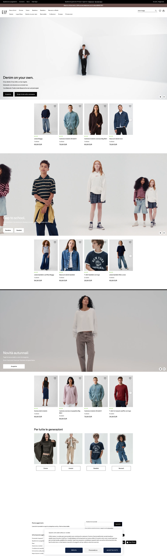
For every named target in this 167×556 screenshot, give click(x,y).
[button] (130, 120)
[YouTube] (123, 535)
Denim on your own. (31, 14)
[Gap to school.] (83, 194)
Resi (33, 543)
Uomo (27, 10)
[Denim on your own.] (83, 58)
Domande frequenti (37, 538)
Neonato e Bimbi (53, 10)
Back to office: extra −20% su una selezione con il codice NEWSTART (83, 5)
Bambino (43, 10)
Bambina (34, 10)
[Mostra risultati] (156, 10)
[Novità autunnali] (83, 330)
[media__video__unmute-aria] (164, 96)
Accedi (155, 1)
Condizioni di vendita (38, 548)
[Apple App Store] (131, 542)
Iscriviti (118, 524)
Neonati (121, 468)
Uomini (71, 468)
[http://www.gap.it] (4, 12)
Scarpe (60, 14)
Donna (21, 10)
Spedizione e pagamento (10, 1)
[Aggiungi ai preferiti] (55, 106)
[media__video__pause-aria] (160, 96)
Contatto (22, 1)
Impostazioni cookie (37, 553)
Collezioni (52, 14)
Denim (11, 14)
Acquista (8, 94)
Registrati (91, 1)
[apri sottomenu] (17, 10)
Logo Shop (19, 14)
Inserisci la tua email (91, 521)
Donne (46, 468)
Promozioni (69, 14)
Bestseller (43, 14)
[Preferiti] (160, 11)
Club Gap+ (35, 1)
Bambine (8, 230)
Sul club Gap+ (98, 1)
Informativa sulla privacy (39, 551)
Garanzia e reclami (37, 546)
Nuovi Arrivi (12, 10)
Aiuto (28, 1)
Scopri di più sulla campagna (26, 94)
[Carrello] (163, 11)
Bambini (19, 230)
